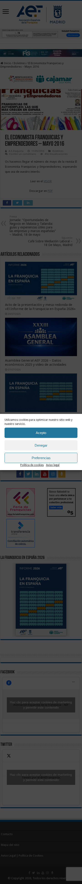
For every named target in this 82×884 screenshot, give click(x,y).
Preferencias (41, 458)
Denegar (41, 445)
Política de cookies (32, 465)
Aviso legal (52, 465)
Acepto (41, 433)
